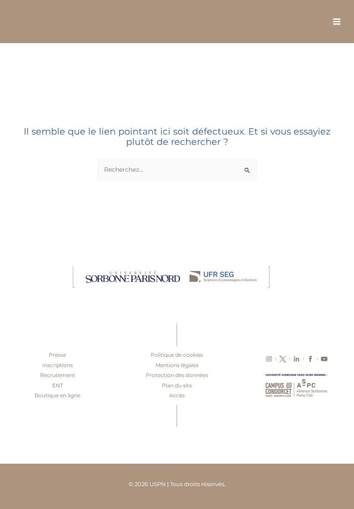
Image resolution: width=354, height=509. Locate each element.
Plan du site (177, 385)
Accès (177, 395)
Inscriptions (57, 365)
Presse (57, 355)
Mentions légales (177, 365)
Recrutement (57, 375)
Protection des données (177, 375)
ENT (57, 385)
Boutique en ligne (57, 395)
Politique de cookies (177, 355)
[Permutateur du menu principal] (337, 22)
